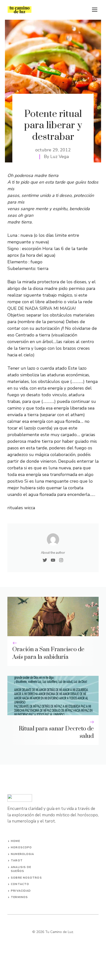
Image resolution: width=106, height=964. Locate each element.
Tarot (17, 860)
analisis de (21, 867)
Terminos (19, 897)
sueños (17, 871)
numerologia (22, 854)
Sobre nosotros (26, 878)
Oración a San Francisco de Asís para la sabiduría (48, 653)
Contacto (20, 884)
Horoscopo (21, 847)
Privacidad (21, 891)
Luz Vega (59, 156)
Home (15, 841)
